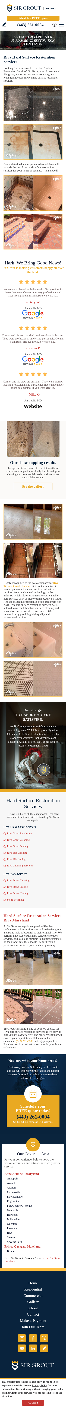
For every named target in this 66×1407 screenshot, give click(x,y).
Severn (11, 1237)
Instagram (22, 1338)
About (33, 1308)
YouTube (22, 1348)
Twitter (44, 1338)
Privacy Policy (39, 1385)
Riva (9, 1232)
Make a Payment (33, 1320)
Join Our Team (33, 1327)
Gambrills (12, 1210)
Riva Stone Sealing (17, 886)
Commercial (33, 1295)
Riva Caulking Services (20, 865)
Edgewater (13, 1201)
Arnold (11, 1183)
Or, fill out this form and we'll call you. (33, 1122)
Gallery (33, 1302)
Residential (33, 1289)
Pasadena (12, 1228)
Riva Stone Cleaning (18, 880)
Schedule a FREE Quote (33, 18)
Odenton (12, 1223)
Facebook (33, 1338)
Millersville (13, 1219)
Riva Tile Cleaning (17, 852)
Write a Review (4, 24)
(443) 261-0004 (30, 25)
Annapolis (12, 1178)
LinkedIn (33, 1348)
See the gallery (33, 486)
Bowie (10, 1251)
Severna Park (14, 1241)
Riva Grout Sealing (17, 846)
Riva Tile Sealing (16, 859)
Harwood (12, 1214)
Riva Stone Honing (17, 893)
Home (33, 1283)
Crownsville (14, 1192)
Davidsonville (15, 1196)
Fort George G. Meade (19, 1205)
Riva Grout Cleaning (18, 839)
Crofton (11, 1187)
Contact (33, 1314)
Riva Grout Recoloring (19, 833)
